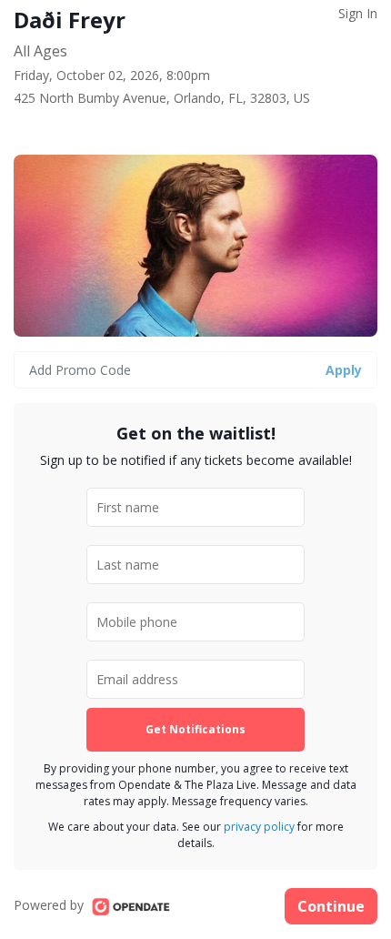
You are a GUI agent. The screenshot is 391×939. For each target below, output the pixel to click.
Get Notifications (195, 729)
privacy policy (259, 826)
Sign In (357, 13)
